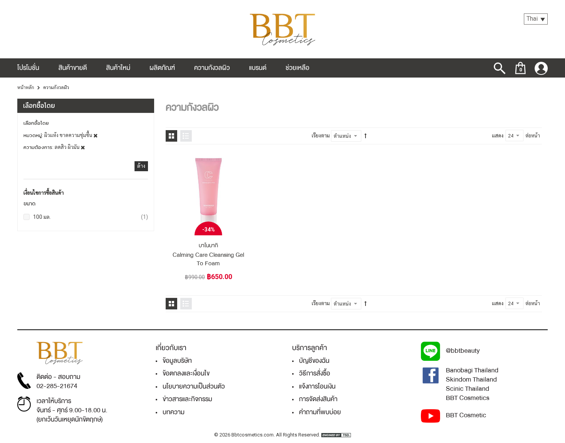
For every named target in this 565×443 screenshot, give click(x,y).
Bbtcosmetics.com (252, 435)
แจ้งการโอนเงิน (317, 386)
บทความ (173, 412)
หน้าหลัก (25, 87)
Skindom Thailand (471, 379)
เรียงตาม (321, 136)
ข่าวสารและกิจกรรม (187, 399)
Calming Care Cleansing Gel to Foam (208, 259)
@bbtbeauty (463, 350)
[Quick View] (239, 162)
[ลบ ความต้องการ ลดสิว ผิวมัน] (83, 147)
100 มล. (90, 216)
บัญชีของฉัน (314, 360)
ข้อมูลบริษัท (177, 360)
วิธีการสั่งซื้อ (314, 373)
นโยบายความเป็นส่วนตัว (194, 386)
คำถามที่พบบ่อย (320, 412)
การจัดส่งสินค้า (318, 399)
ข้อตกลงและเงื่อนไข (186, 373)
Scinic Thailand (467, 388)
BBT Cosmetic (466, 415)
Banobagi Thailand (472, 370)
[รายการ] (186, 136)
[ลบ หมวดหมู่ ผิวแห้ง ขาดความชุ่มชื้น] (95, 135)
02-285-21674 (57, 386)
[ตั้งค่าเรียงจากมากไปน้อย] (365, 136)
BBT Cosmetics (467, 397)
